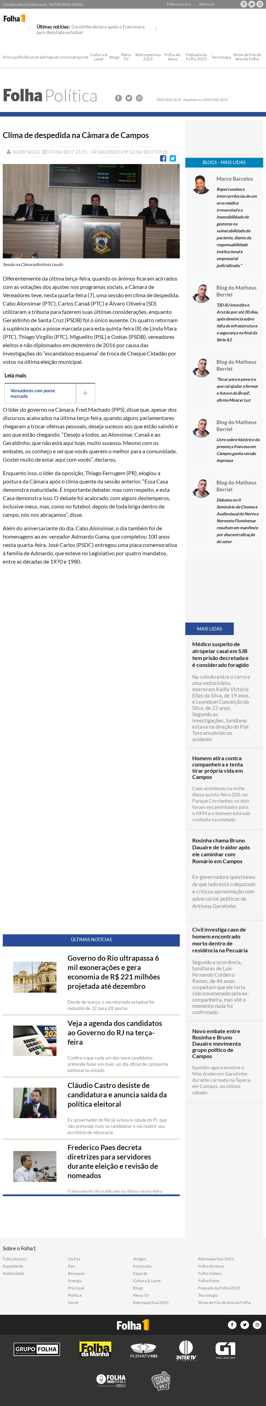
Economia (65, 57)
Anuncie (206, 4)
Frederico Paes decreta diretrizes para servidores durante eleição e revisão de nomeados (113, 1161)
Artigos (49, 57)
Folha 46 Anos (172, 57)
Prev (29, 29)
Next (156, 29)
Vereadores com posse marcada (32, 393)
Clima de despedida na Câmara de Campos (76, 135)
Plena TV (126, 57)
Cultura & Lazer (98, 57)
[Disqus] (91, 662)
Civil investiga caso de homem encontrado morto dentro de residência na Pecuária (220, 939)
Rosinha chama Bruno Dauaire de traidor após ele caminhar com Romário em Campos (221, 850)
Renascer (76, 1273)
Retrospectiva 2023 (216, 1259)
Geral (38, 57)
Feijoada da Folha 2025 (196, 57)
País (71, 1266)
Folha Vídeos (210, 1273)
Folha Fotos (209, 1281)
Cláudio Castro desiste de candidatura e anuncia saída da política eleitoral (117, 1094)
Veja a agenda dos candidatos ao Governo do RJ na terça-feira (115, 1032)
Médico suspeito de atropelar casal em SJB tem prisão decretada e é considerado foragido (220, 654)
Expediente (13, 1266)
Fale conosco (179, 4)
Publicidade (13, 1273)
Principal (11, 57)
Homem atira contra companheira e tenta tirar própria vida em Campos (217, 767)
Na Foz (74, 1259)
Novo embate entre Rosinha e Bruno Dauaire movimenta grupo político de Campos (216, 1043)
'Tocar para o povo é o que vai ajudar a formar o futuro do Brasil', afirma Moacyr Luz (237, 390)
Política (26, 57)
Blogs (114, 57)
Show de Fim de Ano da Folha (247, 57)
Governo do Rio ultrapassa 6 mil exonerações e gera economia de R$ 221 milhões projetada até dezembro (114, 972)
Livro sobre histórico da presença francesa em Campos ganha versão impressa (237, 450)
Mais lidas (209, 629)
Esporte (81, 57)
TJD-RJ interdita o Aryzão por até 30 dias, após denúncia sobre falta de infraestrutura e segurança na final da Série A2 (237, 322)
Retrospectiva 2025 (148, 57)
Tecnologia (221, 57)
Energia (75, 1281)
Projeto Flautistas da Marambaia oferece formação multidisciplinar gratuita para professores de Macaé (86, 32)
